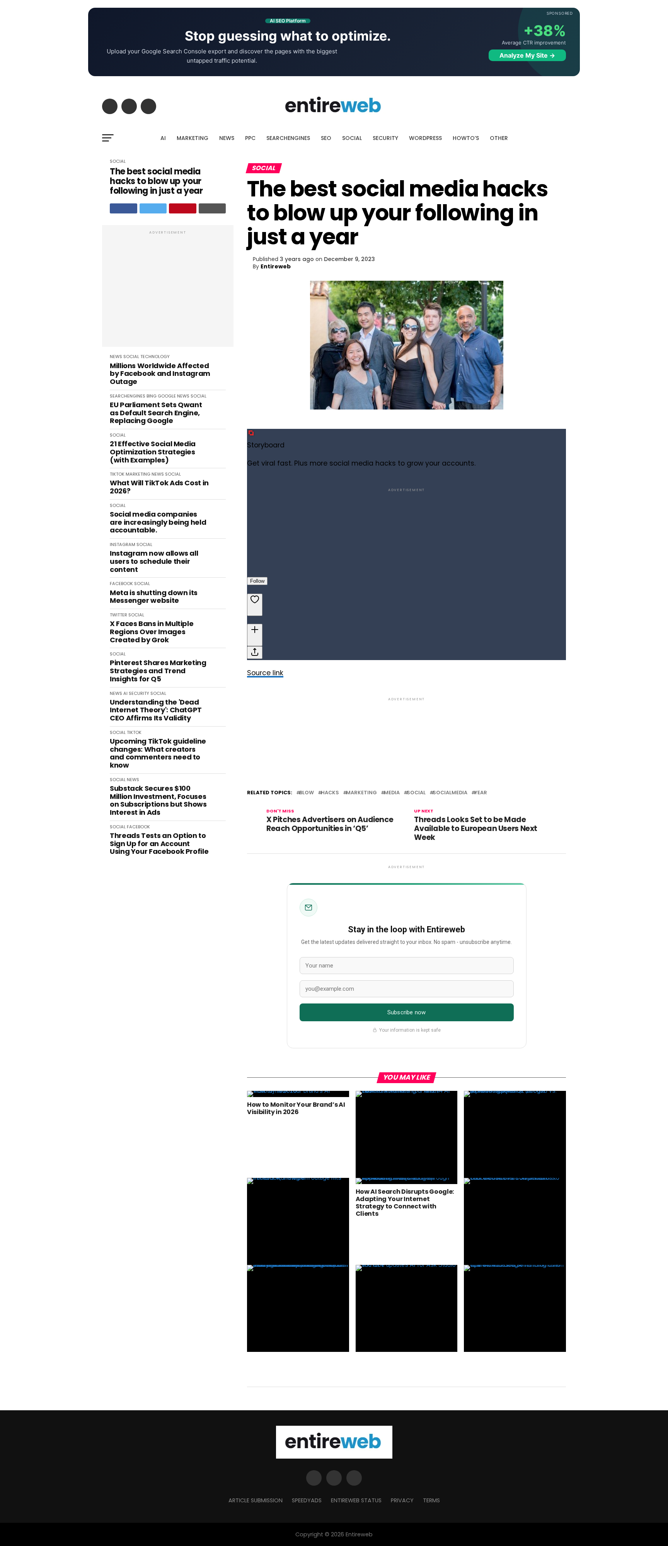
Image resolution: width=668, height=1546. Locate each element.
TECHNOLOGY (155, 356)
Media (392, 792)
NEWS (226, 138)
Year (480, 792)
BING (152, 396)
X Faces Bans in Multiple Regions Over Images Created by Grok (151, 632)
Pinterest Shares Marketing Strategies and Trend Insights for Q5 (158, 671)
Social (416, 792)
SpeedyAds (307, 1500)
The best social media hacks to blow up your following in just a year (156, 181)
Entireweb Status (356, 1500)
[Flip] (254, 635)
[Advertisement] (167, 290)
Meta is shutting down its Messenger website (154, 597)
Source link (265, 672)
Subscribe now (406, 1012)
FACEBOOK (121, 583)
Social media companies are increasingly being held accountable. (158, 522)
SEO (326, 138)
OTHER (499, 138)
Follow (257, 581)
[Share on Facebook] (123, 208)
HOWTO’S (466, 138)
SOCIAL (352, 138)
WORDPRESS (425, 138)
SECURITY (385, 138)
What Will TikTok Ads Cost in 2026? (159, 487)
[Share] (254, 652)
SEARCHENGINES (288, 138)
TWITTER (118, 615)
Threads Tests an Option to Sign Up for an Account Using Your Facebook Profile (159, 844)
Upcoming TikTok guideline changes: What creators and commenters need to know (158, 753)
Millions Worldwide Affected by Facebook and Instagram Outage (160, 374)
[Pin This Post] (182, 208)
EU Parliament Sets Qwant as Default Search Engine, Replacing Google (156, 413)
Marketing (361, 792)
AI (163, 138)
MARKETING (192, 138)
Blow (306, 792)
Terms (431, 1500)
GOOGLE (167, 396)
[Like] (254, 605)
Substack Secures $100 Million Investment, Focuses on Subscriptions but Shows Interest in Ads (158, 801)
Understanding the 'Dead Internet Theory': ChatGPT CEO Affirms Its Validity (156, 710)
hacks (330, 792)
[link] (406, 520)
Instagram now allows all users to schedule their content (154, 561)
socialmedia (450, 792)
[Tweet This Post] (153, 208)
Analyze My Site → (527, 55)
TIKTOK (117, 474)
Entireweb (276, 266)
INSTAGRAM (122, 544)
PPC (250, 138)
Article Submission (255, 1500)
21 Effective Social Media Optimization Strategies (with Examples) (153, 452)
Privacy (402, 1500)
